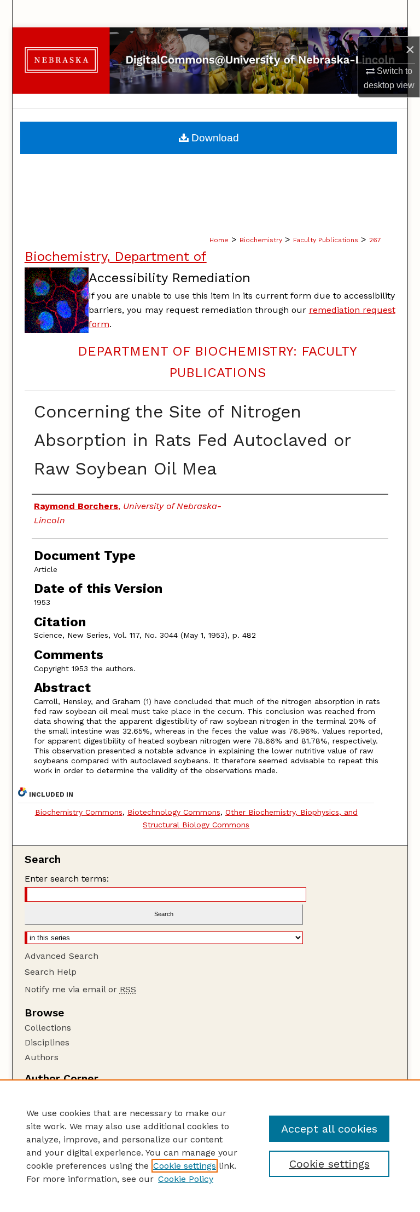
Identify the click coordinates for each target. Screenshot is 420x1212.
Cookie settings (184, 1165)
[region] (210, 1145)
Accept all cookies (329, 1128)
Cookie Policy (185, 1179)
